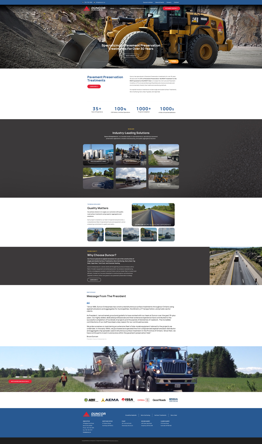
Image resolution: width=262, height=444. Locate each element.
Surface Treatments (160, 415)
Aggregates (153, 8)
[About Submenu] (114, 8)
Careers (169, 2)
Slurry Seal (174, 415)
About (112, 8)
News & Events (159, 2)
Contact (176, 2)
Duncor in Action (148, 2)
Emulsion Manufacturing (138, 8)
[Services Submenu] (125, 8)
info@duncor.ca (87, 432)
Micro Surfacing (145, 415)
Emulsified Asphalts (130, 415)
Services (122, 8)
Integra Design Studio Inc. (114, 440)
